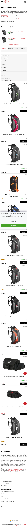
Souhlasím (13, 225)
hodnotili (6, 16)
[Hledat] (18, 1)
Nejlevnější (10, 48)
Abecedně (3, 51)
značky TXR (19, 19)
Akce (4, 57)
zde (6, 218)
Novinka (5, 59)
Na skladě (6, 55)
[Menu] (25, 1)
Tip (4, 60)
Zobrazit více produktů (13, 44)
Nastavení (13, 221)
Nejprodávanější (22, 48)
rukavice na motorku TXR (6, 20)
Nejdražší (16, 48)
